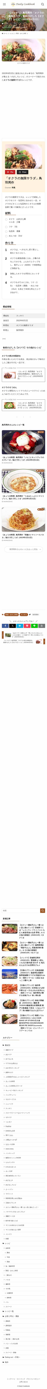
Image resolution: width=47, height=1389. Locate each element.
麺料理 (8, 1284)
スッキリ (22, 23)
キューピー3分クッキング (14, 1090)
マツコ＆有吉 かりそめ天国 (15, 1225)
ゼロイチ (9, 1117)
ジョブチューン (11, 1095)
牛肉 (8, 1257)
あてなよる (9, 1059)
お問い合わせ (23, 1382)
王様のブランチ (11, 1203)
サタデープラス (11, 1099)
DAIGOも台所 (10, 1131)
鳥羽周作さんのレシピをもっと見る (24, 549)
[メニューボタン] (4, 4)
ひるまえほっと (11, 1167)
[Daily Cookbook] (23, 4)
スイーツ (9, 1307)
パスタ (8, 1280)
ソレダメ (9, 1122)
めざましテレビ (11, 1185)
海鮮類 (8, 1334)
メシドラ (9, 1234)
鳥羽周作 (36, 614)
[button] (5, 626)
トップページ (11, 1379)
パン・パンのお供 (12, 1343)
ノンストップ (10, 1153)
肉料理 (8, 1248)
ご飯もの (9, 1275)
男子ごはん (9, 1135)
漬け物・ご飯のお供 (12, 1339)
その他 (8, 1289)
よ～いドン (9, 1189)
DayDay (8, 1126)
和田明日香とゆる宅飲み (14, 1198)
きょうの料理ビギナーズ (14, 1086)
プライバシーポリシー (33, 1379)
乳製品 (8, 1330)
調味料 (8, 1321)
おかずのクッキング (12, 1068)
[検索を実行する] (42, 910)
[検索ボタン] (42, 4)
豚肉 (8, 1253)
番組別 (7, 1045)
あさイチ (9, 1054)
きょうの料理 (10, 1081)
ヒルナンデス (10, 1162)
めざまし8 (9, 1180)
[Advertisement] (23, 108)
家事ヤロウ (9, 1072)
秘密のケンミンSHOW (13, 1158)
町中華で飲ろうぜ (12, 1221)
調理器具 (9, 1325)
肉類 (7, 1348)
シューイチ (9, 1104)
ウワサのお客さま (12, 1063)
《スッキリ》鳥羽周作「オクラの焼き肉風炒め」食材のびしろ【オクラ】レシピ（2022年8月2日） (30, 375)
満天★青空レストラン (13, 1176)
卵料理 (9, 1298)
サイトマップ (21, 1379)
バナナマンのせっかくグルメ (15, 1212)
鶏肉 (8, 1262)
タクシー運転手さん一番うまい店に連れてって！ (22, 1207)
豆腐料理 (10, 1293)
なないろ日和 (10, 1144)
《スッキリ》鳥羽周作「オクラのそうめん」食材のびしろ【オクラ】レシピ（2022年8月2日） (30, 405)
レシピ (7, 1243)
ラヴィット (9, 1194)
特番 (7, 1239)
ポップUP (9, 1171)
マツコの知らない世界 (13, 1230)
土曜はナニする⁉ (11, 1140)
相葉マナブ (9, 1050)
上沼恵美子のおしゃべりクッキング (18, 1077)
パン (7, 1302)
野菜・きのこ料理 (11, 23)
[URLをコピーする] (41, 626)
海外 (6, 1362)
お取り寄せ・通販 (12, 1316)
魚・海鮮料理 (10, 1266)
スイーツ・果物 (11, 1352)
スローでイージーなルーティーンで (18, 1113)
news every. (10, 1149)
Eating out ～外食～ (12, 1357)
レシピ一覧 (9, 1311)
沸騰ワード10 (10, 1216)
